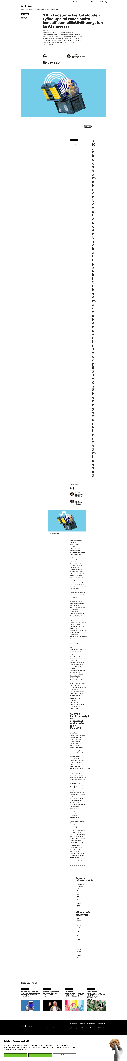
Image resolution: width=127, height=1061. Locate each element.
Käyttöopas (79, 904)
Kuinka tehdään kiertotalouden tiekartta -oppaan (77, 836)
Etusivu (23, 9)
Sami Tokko (51, 54)
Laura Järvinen (52, 61)
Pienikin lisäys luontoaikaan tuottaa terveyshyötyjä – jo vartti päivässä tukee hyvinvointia (96, 994)
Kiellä (40, 1055)
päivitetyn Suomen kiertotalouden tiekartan (77, 830)
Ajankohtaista (68, 1)
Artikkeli (29, 9)
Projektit (75, 1)
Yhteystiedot (89, 1)
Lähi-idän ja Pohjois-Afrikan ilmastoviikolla (78, 706)
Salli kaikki (16, 1055)
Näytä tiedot (64, 1055)
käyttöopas (73, 700)
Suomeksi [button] (96, 1)
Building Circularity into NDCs (78, 893)
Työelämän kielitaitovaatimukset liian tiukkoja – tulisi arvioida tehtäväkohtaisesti (74, 994)
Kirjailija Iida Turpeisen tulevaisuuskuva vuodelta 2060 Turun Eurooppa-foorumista (30, 994)
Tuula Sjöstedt (76, 54)
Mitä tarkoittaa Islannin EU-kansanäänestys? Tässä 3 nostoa (51, 993)
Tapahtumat (82, 1)
